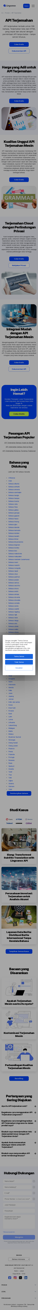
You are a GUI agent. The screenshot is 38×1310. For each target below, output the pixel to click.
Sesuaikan (19, 668)
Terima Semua (19, 656)
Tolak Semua (19, 662)
